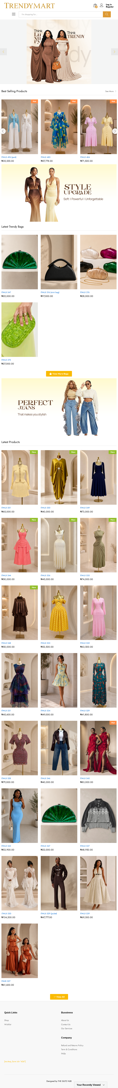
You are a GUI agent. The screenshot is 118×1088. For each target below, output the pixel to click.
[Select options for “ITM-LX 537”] (95, 841)
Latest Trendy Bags (12, 227)
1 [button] (57, 80)
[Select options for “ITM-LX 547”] (16, 287)
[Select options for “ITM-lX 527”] (16, 976)
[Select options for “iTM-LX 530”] (16, 908)
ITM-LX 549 (85, 507)
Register (110, 7)
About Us (65, 1020)
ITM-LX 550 (45, 507)
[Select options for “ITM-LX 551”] (16, 503)
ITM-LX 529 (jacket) (49, 913)
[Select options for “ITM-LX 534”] (55, 705)
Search (107, 14)
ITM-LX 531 (6, 710)
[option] (59, 52)
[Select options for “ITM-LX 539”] (95, 908)
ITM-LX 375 (6, 360)
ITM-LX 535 (85, 575)
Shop (6, 1020)
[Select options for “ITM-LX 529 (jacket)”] (55, 908)
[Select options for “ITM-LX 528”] (16, 773)
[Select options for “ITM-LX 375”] (16, 355)
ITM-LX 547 (6, 292)
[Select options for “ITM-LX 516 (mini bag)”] (55, 287)
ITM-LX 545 (85, 778)
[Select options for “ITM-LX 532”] (95, 638)
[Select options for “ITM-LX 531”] (16, 705)
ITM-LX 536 (45, 575)
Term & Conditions (69, 1049)
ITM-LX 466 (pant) (87, 157)
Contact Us (65, 1024)
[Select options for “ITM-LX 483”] (16, 152)
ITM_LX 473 (46, 157)
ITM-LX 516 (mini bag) (50, 292)
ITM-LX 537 (85, 846)
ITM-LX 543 (6, 846)
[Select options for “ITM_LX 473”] (55, 152)
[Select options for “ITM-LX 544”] (16, 570)
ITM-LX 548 (6, 643)
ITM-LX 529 (85, 710)
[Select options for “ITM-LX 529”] (95, 705)
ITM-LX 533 (45, 643)
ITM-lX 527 (5, 981)
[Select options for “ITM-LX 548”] (16, 638)
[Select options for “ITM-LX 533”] (55, 638)
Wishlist (7, 1024)
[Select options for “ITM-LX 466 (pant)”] (95, 152)
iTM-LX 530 (6, 913)
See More (109, 91)
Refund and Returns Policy (72, 1045)
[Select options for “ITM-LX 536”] (55, 570)
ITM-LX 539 (85, 913)
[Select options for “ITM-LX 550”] (55, 503)
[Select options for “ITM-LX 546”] (55, 773)
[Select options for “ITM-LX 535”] (95, 570)
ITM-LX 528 (6, 778)
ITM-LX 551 (6, 507)
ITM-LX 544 (6, 575)
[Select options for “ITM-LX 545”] (95, 773)
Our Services (66, 1028)
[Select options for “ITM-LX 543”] (16, 841)
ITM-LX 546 (45, 778)
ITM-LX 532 (85, 643)
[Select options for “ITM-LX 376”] (95, 287)
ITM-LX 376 (85, 292)
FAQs (63, 1053)
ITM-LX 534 (45, 710)
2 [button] (60, 80)
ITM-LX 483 (6, 157)
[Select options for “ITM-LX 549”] (95, 503)
